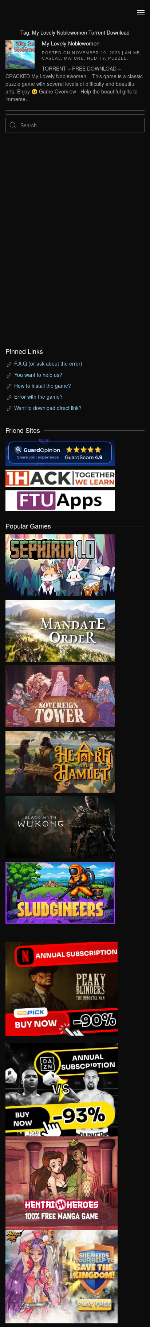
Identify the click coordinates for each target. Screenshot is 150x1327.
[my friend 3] (60, 477)
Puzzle (117, 58)
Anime (132, 53)
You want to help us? (38, 374)
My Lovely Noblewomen (70, 43)
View (60, 563)
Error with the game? (38, 396)
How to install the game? (42, 385)
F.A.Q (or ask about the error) (48, 363)
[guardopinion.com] (60, 451)
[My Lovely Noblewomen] (20, 53)
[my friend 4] (60, 499)
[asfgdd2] (61, 1182)
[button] (141, 12)
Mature (74, 58)
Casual (51, 58)
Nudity (96, 58)
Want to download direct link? (48, 407)
